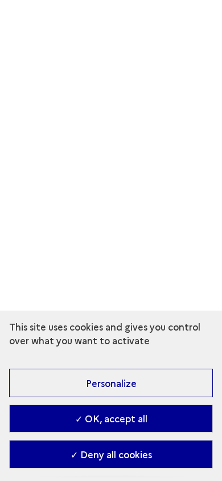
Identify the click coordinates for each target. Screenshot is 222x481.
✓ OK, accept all (111, 418)
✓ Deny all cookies (111, 454)
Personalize (111, 383)
